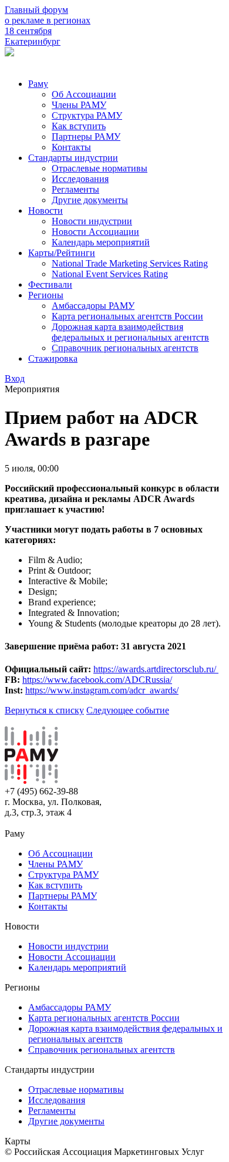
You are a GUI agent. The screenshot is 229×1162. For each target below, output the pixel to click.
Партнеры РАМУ (86, 137)
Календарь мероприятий (101, 242)
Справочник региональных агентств (125, 348)
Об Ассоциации (84, 94)
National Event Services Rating (110, 274)
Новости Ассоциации (95, 232)
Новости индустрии (92, 221)
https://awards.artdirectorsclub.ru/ (155, 669)
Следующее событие (127, 710)
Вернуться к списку (44, 710)
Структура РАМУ (87, 115)
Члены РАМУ (79, 105)
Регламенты (75, 189)
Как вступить (79, 126)
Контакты (71, 147)
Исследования (80, 179)
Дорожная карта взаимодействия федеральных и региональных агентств (130, 332)
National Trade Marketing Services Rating (130, 263)
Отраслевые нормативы (99, 168)
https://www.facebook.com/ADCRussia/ (97, 680)
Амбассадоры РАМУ (93, 306)
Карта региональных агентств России (127, 316)
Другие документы (90, 200)
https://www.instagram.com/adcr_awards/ (102, 690)
